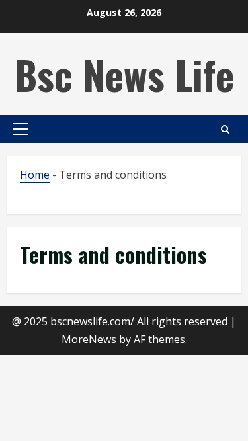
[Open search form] (225, 129)
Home (35, 174)
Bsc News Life (124, 73)
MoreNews (89, 339)
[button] (21, 129)
